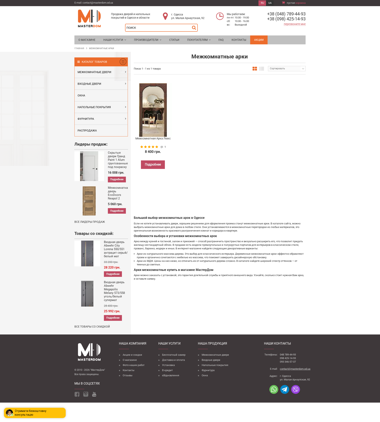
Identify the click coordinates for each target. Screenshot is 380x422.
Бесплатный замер (173, 354)
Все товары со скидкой (92, 326)
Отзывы (127, 375)
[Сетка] (255, 68)
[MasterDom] (89, 18)
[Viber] (295, 389)
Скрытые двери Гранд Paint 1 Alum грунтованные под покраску (118, 160)
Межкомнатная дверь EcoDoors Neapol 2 (118, 193)
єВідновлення (170, 375)
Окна (205, 375)
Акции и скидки (132, 354)
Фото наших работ (133, 365)
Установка (168, 365)
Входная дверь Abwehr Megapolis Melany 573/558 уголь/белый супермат (114, 291)
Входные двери (211, 360)
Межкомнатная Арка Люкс (153, 138)
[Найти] (195, 27)
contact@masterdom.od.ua (98, 2)
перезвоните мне (295, 24)
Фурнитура (208, 370)
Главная (79, 48)
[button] (114, 39)
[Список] (261, 68)
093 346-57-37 (288, 361)
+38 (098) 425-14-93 (286, 18)
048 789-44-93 (288, 354)
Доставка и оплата (173, 360)
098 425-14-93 (288, 358)
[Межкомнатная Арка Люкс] (153, 110)
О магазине (130, 360)
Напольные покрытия (215, 365)
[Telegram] (284, 389)
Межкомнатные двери (215, 354)
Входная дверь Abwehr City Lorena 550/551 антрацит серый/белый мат (116, 249)
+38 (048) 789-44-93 (286, 13)
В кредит (167, 370)
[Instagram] (85, 394)
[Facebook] (76, 394)
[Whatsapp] (273, 389)
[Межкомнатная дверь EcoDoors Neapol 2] (89, 201)
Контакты (128, 370)
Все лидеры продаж (89, 221)
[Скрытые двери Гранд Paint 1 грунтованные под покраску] (89, 166)
